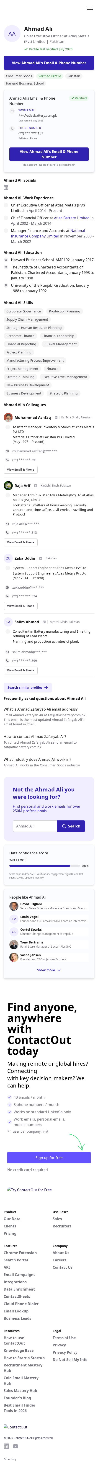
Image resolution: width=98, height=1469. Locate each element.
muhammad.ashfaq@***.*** (34, 451)
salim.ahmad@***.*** (29, 652)
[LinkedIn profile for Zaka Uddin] (40, 558)
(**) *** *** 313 (24, 532)
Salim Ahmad (27, 621)
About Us (61, 1252)
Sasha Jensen (30, 955)
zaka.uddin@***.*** (28, 587)
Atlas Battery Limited (72, 217)
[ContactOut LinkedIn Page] (6, 1446)
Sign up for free (49, 1157)
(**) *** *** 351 (24, 460)
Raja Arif (22, 485)
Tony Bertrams (31, 942)
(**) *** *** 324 (24, 596)
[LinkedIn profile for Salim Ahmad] (44, 622)
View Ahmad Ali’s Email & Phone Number (49, 154)
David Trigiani (31, 904)
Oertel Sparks (31, 929)
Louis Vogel (29, 917)
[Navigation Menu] (90, 7)
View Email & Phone (20, 470)
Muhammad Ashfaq (33, 417)
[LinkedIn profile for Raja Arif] (35, 485)
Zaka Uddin (25, 558)
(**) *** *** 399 (24, 660)
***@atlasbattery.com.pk (37, 115)
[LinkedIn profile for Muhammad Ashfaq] (56, 417)
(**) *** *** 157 (30, 133)
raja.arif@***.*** (25, 524)
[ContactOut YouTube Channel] (15, 1446)
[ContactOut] (25, 7)
